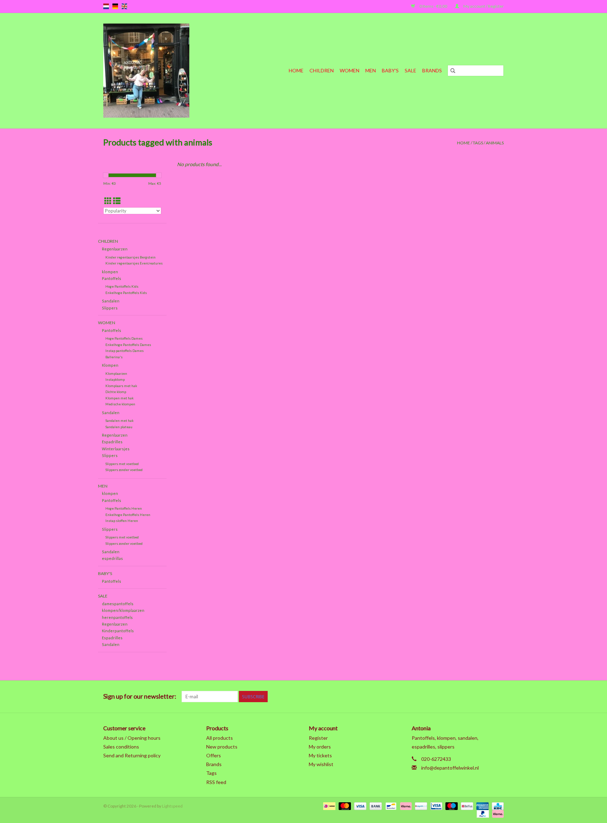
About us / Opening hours (132, 738)
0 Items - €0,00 (433, 6)
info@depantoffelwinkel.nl (450, 768)
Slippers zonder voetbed (124, 470)
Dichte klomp (115, 392)
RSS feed (216, 782)
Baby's (390, 70)
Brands (432, 70)
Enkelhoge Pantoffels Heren (127, 514)
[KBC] (496, 805)
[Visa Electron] (435, 805)
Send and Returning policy (132, 755)
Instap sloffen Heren (121, 520)
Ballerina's (114, 357)
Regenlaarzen (115, 249)
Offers (213, 755)
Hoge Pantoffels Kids (121, 286)
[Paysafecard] (419, 805)
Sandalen (110, 301)
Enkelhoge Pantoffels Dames (128, 344)
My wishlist (321, 764)
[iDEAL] (328, 805)
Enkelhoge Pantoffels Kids (126, 292)
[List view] (116, 200)
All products (219, 738)
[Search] (453, 70)
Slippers (110, 308)
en (124, 6)
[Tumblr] (485, 696)
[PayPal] (482, 813)
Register (318, 738)
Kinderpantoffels (118, 630)
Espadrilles (112, 441)
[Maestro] (450, 805)
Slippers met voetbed (122, 464)
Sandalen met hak (119, 420)
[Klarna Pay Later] (497, 813)
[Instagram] (498, 696)
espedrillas (112, 558)
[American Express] (481, 805)
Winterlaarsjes (116, 448)
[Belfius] (466, 805)
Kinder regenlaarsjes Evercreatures (134, 263)
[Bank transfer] (375, 805)
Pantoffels (111, 278)
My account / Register (483, 6)
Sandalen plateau (118, 427)
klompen (110, 271)
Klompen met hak (119, 398)
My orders (320, 747)
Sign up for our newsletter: (139, 696)
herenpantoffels (117, 617)
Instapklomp (115, 379)
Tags (478, 142)
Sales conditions (121, 747)
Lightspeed (172, 806)
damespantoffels (117, 603)
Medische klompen (120, 404)
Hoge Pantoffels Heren (123, 508)
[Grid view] (108, 200)
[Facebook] (424, 696)
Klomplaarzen (116, 373)
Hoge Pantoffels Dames (124, 338)
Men (370, 70)
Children (321, 70)
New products (221, 747)
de (115, 6)
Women (349, 70)
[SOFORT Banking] (405, 805)
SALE (410, 70)
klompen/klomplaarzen (123, 610)
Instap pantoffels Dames (124, 350)
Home (296, 70)
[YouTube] (473, 696)
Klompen (110, 365)
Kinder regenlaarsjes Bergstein (130, 257)
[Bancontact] (390, 805)
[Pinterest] (461, 696)
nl (106, 6)
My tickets (320, 755)
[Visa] (359, 805)
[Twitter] (436, 696)
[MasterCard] (344, 805)
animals (495, 142)
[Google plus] (449, 696)
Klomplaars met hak (121, 386)
